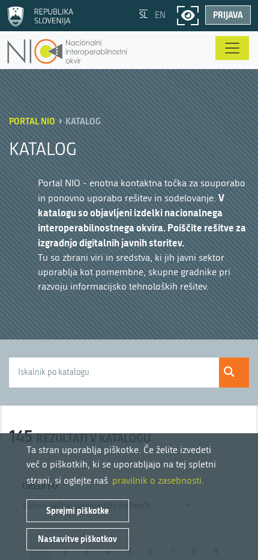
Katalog (83, 121)
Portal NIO (32, 121)
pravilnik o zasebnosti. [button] (158, 480)
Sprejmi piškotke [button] (77, 510)
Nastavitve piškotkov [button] (77, 538)
